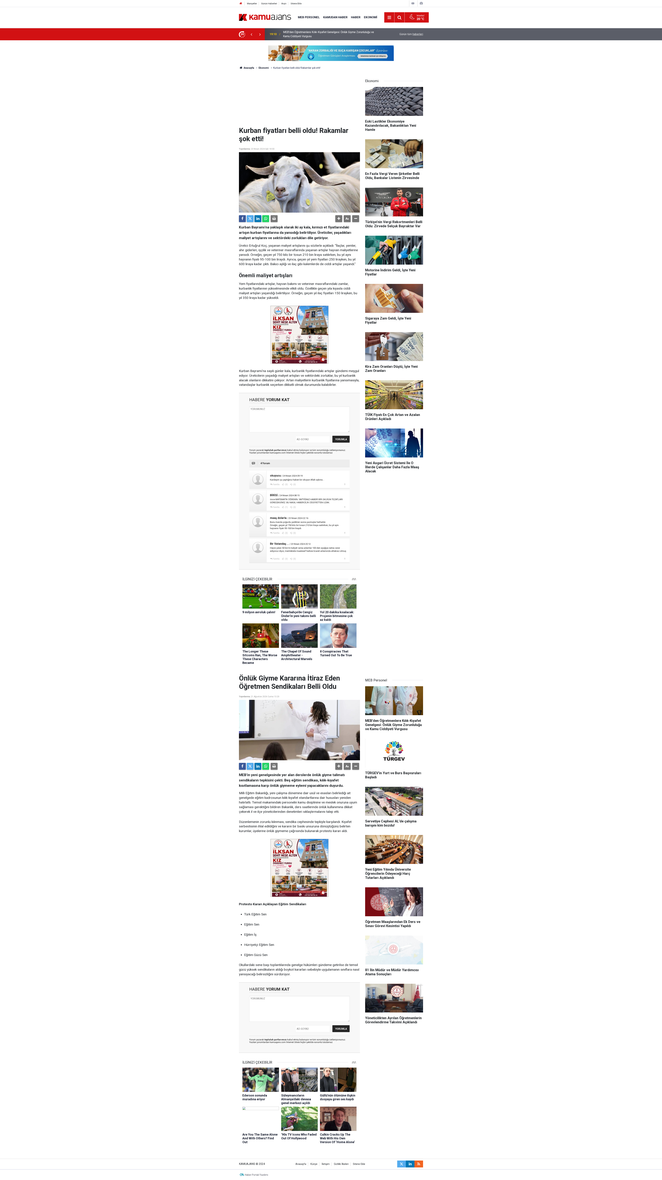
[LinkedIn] (257, 218)
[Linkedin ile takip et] (410, 1164)
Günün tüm (411, 34)
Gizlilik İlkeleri (341, 1164)
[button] (338, 218)
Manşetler (252, 3)
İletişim (326, 1164)
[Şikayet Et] (344, 484)
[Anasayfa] (241, 3)
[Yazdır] (274, 218)
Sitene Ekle (296, 3)
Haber (355, 17)
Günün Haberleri (269, 3)
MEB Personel (309, 17)
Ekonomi (370, 17)
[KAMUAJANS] (265, 17)
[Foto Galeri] (421, 3)
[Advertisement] (299, 101)
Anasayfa (248, 67)
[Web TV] (413, 3)
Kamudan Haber (335, 17)
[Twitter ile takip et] (401, 1164)
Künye (313, 1164)
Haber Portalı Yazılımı (256, 1174)
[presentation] (251, 34)
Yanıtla (276, 484)
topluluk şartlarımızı (275, 450)
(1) (286, 507)
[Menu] (389, 17)
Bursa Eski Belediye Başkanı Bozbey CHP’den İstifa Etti (316, 34)
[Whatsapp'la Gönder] (265, 218)
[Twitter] (250, 218)
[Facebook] (242, 218)
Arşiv (283, 3)
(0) (286, 484)
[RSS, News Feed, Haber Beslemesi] (418, 1164)
